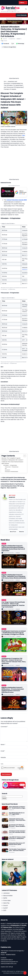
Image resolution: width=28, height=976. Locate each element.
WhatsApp (21, 43)
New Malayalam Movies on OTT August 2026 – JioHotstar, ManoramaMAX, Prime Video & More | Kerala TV (17, 813)
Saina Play (6, 903)
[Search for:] (12, 796)
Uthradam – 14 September (10, 465)
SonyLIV (5, 905)
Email (3, 751)
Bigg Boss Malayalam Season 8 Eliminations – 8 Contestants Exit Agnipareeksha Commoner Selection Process (13, 690)
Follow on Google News (9, 47)
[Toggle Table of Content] (24, 456)
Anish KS (12, 497)
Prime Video (7, 900)
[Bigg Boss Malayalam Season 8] (14, 22)
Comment (4, 727)
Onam (5, 40)
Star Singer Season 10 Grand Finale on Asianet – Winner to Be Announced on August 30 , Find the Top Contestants (13, 604)
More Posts (13, 531)
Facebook (6, 43)
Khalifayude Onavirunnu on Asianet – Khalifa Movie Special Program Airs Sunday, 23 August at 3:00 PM (14, 632)
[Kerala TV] (10, 8)
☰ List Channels (22, 15)
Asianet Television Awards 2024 (16, 200)
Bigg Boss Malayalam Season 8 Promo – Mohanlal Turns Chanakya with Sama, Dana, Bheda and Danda (14, 576)
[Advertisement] (14, 63)
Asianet (19, 38)
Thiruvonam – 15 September (11, 467)
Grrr (23, 135)
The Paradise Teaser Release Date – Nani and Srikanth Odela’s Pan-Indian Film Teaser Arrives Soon (17, 850)
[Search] (26, 9)
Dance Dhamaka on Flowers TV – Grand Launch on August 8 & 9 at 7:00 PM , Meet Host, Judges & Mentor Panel (17, 807)
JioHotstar (6, 893)
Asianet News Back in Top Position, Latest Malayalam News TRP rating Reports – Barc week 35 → (12, 486)
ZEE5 (4, 910)
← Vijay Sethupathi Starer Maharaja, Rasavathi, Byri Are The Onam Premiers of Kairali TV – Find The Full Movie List (14, 479)
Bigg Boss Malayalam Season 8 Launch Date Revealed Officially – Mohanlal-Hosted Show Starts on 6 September (13, 548)
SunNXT (5, 908)
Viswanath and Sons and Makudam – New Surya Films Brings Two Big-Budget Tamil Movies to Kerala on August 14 (17, 819)
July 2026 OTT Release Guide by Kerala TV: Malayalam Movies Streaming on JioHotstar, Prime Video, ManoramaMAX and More (17, 837)
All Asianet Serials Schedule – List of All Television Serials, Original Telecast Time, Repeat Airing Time (17, 831)
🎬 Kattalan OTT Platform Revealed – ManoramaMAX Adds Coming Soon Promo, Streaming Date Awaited (17, 825)
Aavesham (7, 470)
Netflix (5, 898)
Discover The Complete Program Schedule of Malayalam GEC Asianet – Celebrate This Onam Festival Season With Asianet (13, 460)
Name (3, 744)
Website (21, 531)
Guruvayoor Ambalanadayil (11, 471)
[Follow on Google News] (14, 785)
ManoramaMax (8, 895)
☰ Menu (21, 2)
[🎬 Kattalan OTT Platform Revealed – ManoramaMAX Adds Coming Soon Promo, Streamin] (5, 826)
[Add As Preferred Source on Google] (14, 192)
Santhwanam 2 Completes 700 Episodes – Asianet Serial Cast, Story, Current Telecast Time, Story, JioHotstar (14, 661)
